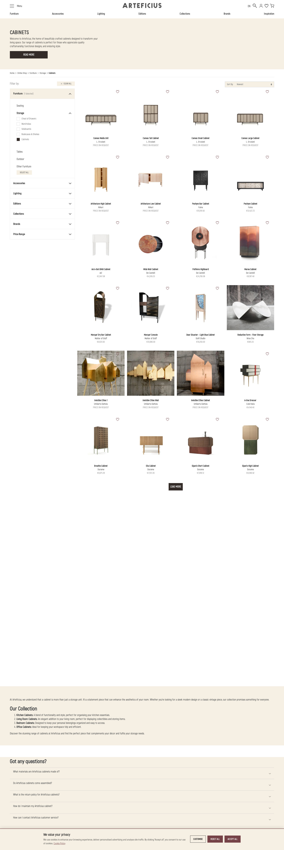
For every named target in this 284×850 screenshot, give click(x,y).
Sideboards (26, 129)
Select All (24, 172)
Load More (175, 486)
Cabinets (25, 139)
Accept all (232, 839)
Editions (142, 13)
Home (12, 73)
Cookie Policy (59, 843)
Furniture (14, 13)
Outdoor (20, 159)
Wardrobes (26, 124)
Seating (20, 106)
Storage (43, 73)
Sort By (230, 84)
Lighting (101, 13)
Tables (20, 152)
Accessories (58, 13)
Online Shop (22, 73)
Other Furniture (24, 166)
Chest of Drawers (29, 118)
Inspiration (269, 13)
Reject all (215, 839)
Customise (198, 839)
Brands (227, 13)
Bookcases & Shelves (30, 134)
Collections (185, 13)
